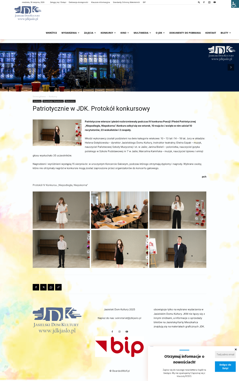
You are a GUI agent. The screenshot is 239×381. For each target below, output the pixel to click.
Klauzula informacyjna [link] (100, 2)
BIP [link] (144, 2)
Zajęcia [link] (88, 32)
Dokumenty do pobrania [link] (185, 32)
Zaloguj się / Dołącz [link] (58, 2)
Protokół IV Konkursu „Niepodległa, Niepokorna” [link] (60, 185)
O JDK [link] (159, 32)
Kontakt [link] (210, 32)
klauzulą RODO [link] (184, 376)
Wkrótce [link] (51, 32)
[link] (199, 2)
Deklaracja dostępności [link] (78, 2)
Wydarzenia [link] (69, 32)
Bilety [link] (224, 32)
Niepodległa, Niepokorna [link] (53, 101)
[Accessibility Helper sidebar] (235, 4)
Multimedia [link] (141, 32)
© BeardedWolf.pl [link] (119, 370)
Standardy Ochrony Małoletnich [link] (126, 2)
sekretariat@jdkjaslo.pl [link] (128, 318)
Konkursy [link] (107, 32)
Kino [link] (123, 32)
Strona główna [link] (39, 96)
